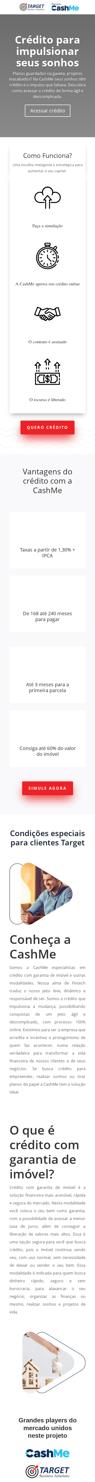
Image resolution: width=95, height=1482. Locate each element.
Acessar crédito (47, 110)
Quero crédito (47, 427)
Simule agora (47, 788)
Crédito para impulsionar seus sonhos (47, 51)
